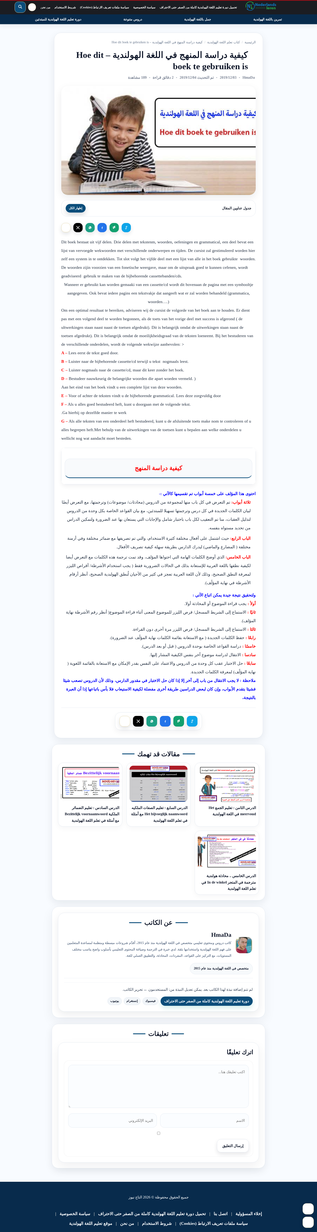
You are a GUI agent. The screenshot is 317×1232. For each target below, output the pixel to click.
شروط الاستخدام (65, 7)
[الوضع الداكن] (32, 7)
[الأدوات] (308, 1222)
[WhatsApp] (90, 227)
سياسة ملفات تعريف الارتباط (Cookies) (104, 7)
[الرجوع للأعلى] (308, 1208)
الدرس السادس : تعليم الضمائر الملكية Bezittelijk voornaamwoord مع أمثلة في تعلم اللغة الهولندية (92, 814)
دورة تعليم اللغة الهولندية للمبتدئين (58, 19)
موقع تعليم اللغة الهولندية (90, 1223)
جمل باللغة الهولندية (197, 19)
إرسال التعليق (232, 1146)
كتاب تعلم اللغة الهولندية (223, 42)
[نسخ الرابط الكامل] (114, 227)
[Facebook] (102, 227)
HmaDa (249, 77)
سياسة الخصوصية (144, 7)
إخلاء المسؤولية (249, 1213)
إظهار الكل (75, 208)
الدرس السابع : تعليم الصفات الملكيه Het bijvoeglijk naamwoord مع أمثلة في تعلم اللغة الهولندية (159, 814)
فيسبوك (150, 1001)
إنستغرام (132, 1001)
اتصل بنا (221, 1213)
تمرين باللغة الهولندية (267, 19)
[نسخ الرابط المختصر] (126, 227)
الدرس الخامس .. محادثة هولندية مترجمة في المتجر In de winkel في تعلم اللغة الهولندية (228, 882)
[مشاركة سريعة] (66, 227)
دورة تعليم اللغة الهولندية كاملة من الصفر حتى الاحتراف (206, 1001)
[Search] (20, 7)
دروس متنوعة (132, 19)
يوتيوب (114, 1001)
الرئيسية (250, 42)
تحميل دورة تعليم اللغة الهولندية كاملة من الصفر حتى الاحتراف (198, 7)
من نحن (45, 7)
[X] (78, 227)
